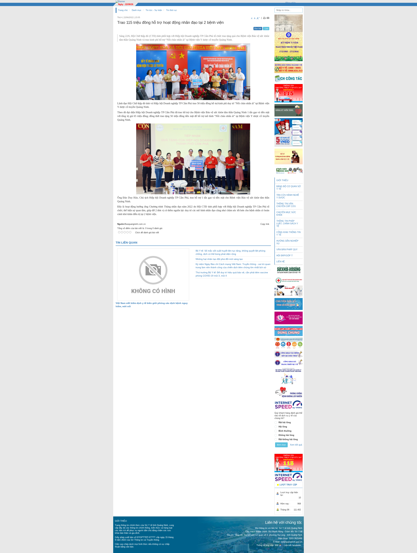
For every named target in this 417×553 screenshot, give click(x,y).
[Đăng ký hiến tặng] (288, 110)
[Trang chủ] (120, 1)
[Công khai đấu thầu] (288, 354)
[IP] (288, 404)
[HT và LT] (288, 317)
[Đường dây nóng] (288, 68)
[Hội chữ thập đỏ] (288, 280)
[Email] (267, 18)
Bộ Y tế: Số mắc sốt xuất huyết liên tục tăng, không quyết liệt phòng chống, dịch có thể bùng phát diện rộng (230, 252)
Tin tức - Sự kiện (154, 10)
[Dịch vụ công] (288, 343)
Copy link (264, 224)
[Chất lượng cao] (288, 331)
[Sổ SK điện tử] (288, 132)
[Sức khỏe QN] (288, 170)
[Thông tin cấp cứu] (288, 93)
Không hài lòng (286, 435)
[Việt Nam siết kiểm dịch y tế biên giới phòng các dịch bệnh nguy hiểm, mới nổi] (153, 274)
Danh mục (136, 10)
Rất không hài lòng (288, 439)
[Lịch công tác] (288, 78)
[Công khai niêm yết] (288, 362)
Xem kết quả (296, 445)
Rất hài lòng (285, 422)
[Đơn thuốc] (288, 376)
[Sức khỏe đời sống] (288, 270)
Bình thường (285, 431)
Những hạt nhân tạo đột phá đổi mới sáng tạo (219, 259)
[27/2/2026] (288, 37)
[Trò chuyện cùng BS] (288, 291)
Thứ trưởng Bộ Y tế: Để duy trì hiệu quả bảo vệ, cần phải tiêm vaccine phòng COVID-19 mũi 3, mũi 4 (232, 274)
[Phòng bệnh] (288, 392)
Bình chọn (281, 445)
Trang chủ (123, 10)
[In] (264, 18)
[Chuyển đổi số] (288, 304)
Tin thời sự (171, 10)
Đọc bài (257, 28)
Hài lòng (283, 426)
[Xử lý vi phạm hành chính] (288, 156)
